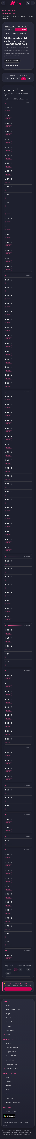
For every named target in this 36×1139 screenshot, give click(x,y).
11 (28, 969)
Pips (6, 1094)
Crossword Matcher (11, 1048)
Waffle (7, 1090)
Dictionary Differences (12, 1102)
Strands (7, 1026)
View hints (18, 989)
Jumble (7, 1034)
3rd (18, 79)
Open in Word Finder (12, 61)
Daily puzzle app (10, 1111)
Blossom (7, 1086)
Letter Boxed (9, 1030)
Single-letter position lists (10, 13)
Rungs (7, 1014)
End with (22, 26)
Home (4, 10)
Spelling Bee (9, 1022)
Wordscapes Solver (11, 1064)
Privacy (26, 1123)
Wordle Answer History (12, 1009)
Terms (5, 1125)
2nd (12, 79)
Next (8, 973)
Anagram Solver (10, 1052)
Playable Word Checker (12, 1056)
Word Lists (8, 1043)
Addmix (7, 1077)
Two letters (10, 33)
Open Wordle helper (12, 65)
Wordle (7, 1005)
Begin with (10, 26)
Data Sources (18, 1123)
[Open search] (28, 3)
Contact (5, 1123)
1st (7, 79)
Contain (9, 30)
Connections (8, 1018)
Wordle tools (12, 10)
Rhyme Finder (9, 1060)
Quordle (7, 1081)
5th (29, 79)
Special (22, 33)
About (11, 1123)
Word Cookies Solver (11, 1068)
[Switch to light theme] (33, 3)
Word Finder (8, 1098)
